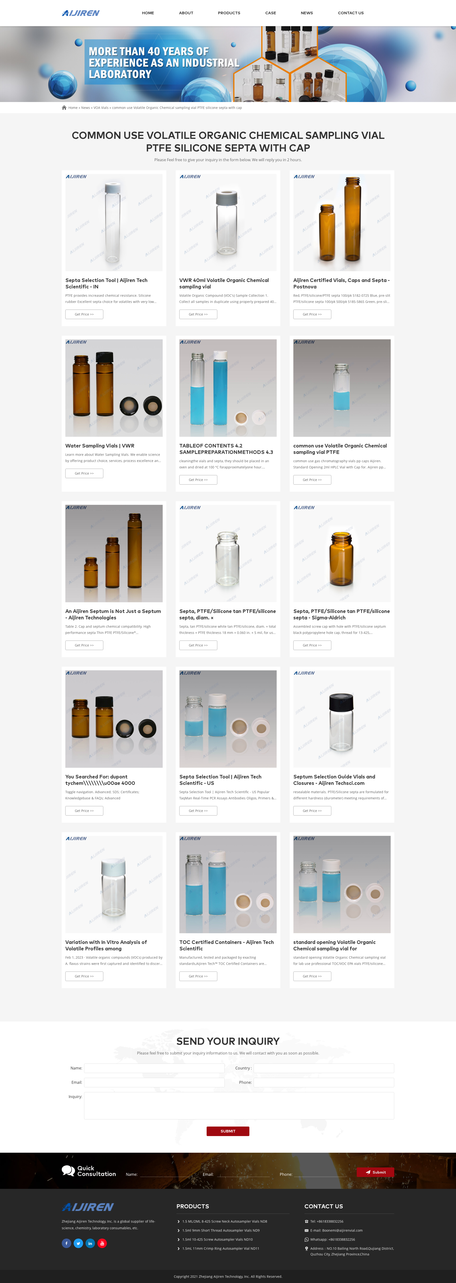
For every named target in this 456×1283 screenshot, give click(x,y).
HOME (148, 13)
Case (270, 13)
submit (228, 1131)
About (186, 13)
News (307, 13)
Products (229, 13)
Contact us (351, 13)
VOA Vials (101, 107)
